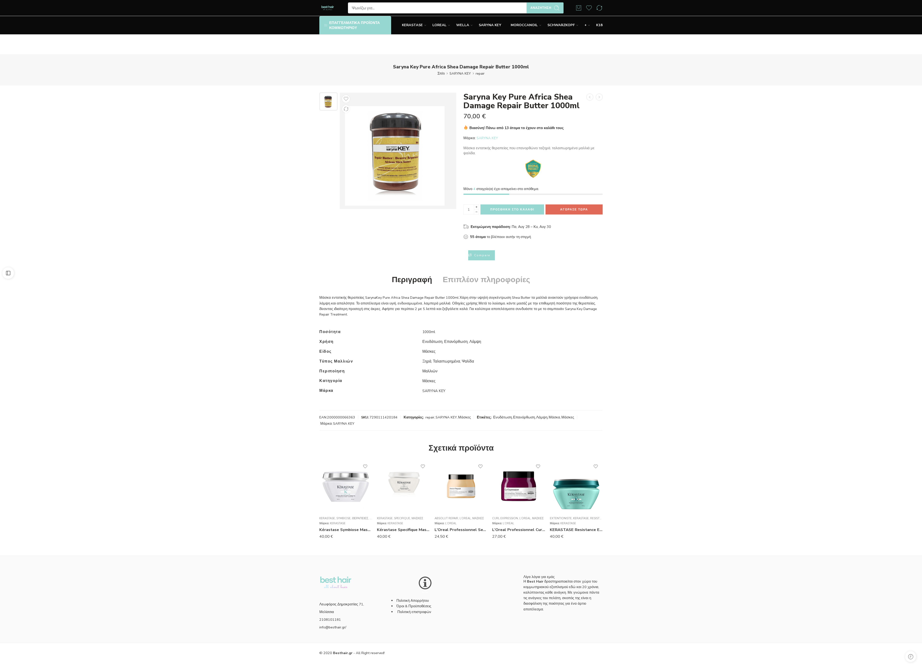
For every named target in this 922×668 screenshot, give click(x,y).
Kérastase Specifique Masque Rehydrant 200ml (403, 529)
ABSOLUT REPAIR (446, 518)
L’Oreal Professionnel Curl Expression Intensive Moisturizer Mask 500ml (518, 529)
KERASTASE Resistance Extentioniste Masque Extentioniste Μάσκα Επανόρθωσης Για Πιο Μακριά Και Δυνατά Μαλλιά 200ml (576, 529)
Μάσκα (554, 417)
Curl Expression (505, 518)
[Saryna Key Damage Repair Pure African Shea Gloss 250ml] (599, 97)
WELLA (462, 25)
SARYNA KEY (490, 25)
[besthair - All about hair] (327, 8)
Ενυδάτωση (502, 417)
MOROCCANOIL (524, 25)
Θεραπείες (360, 518)
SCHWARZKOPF (561, 25)
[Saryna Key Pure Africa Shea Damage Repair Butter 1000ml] (328, 101)
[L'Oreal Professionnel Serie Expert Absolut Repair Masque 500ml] (461, 486)
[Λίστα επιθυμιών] (346, 99)
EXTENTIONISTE (561, 518)
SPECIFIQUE (402, 518)
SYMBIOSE (343, 518)
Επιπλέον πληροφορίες (486, 280)
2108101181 (330, 619)
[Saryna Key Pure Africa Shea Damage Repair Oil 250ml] (589, 97)
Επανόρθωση (524, 417)
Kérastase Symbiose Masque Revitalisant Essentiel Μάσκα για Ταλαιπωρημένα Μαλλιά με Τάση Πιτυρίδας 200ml (345, 529)
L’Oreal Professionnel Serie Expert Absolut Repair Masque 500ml (461, 529)
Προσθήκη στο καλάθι (512, 209)
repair (480, 73)
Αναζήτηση (540, 8)
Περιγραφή (412, 280)
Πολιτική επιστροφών (414, 611)
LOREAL (439, 25)
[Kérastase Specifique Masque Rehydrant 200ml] (403, 486)
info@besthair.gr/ (332, 627)
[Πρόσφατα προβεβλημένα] (910, 656)
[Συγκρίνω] (346, 109)
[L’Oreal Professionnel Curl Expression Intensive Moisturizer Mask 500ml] (518, 486)
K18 (599, 25)
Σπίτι (441, 73)
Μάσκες (464, 417)
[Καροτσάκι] (578, 8)
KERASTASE (412, 25)
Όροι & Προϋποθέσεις (413, 606)
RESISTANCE (598, 518)
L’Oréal (465, 518)
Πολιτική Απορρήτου (412, 600)
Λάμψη (541, 417)
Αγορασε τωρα (574, 209)
